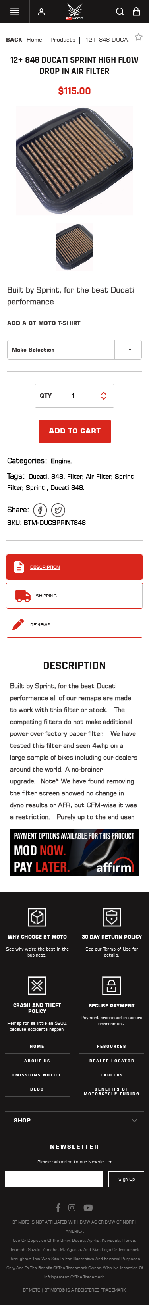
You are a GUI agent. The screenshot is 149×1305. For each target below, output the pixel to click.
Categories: (27, 460)
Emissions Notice (37, 1075)
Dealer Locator (111, 1061)
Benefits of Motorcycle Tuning (112, 1091)
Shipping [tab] (46, 596)
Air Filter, (99, 476)
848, (58, 476)
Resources (111, 1046)
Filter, (75, 476)
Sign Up (126, 1179)
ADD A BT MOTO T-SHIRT (44, 323)
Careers (112, 1075)
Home (34, 39)
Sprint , (37, 487)
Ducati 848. (67, 487)
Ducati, (39, 476)
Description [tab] (45, 567)
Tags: (16, 476)
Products (62, 39)
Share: (18, 509)
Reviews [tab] (40, 624)
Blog (37, 1089)
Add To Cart (75, 431)
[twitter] (58, 510)
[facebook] (40, 510)
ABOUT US (37, 1061)
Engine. (61, 461)
